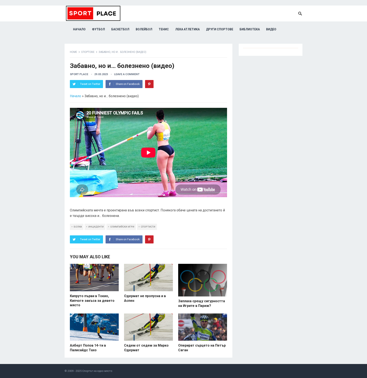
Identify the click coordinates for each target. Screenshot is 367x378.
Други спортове (219, 29)
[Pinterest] (149, 84)
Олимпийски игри (122, 226)
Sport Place (79, 74)
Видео (271, 29)
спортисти (148, 226)
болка (78, 226)
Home (73, 52)
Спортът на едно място (97, 370)
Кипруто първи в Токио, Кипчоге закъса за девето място (92, 300)
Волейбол (144, 29)
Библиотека (250, 29)
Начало (79, 29)
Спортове (88, 52)
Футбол (98, 29)
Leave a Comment (127, 74)
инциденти (96, 226)
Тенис (164, 29)
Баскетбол (120, 29)
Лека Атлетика (187, 29)
